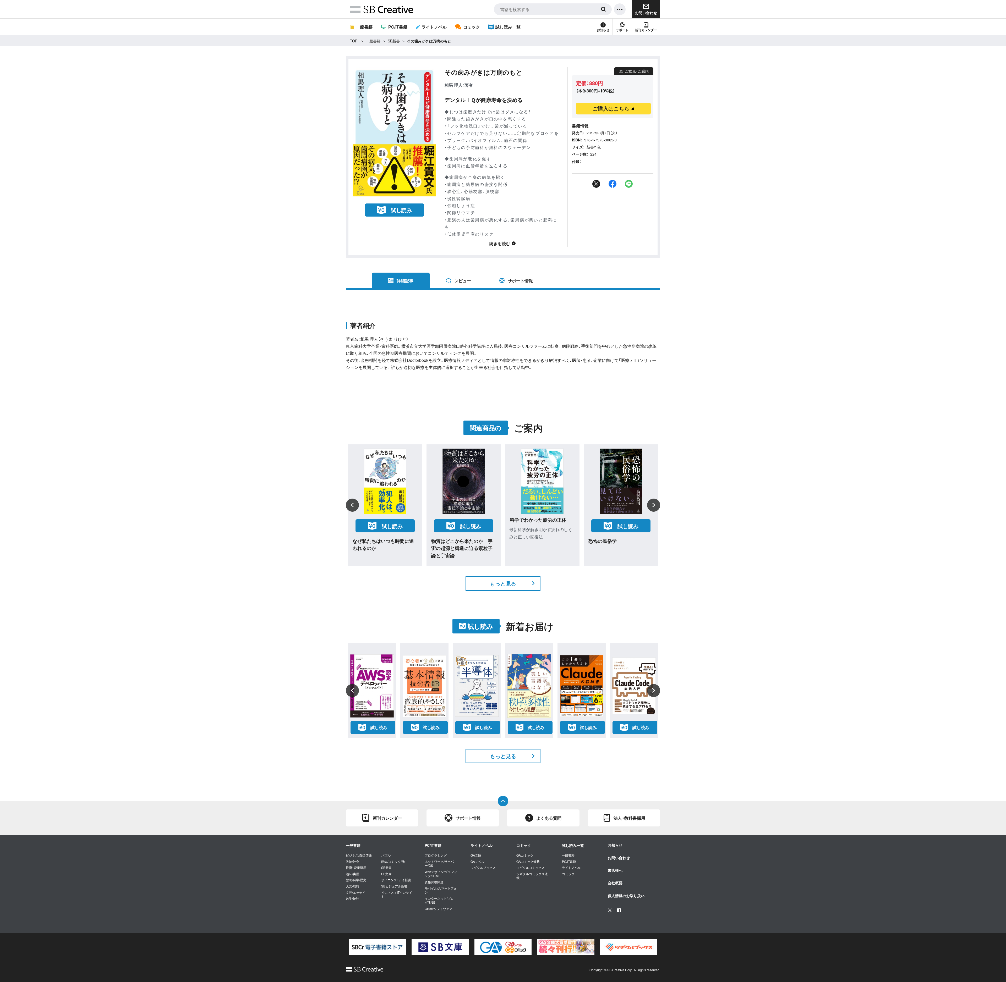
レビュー (462, 281)
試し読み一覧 (508, 27)
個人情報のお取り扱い (626, 895)
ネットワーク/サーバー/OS (439, 863)
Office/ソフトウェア (438, 909)
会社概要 (615, 882)
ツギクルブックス (483, 867)
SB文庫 (386, 874)
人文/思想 (352, 886)
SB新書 (394, 40)
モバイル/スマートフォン (441, 890)
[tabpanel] (377, 947)
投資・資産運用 (356, 867)
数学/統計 (352, 898)
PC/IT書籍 (397, 27)
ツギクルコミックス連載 (532, 876)
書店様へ (615, 870)
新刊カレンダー (646, 29)
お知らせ (603, 29)
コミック (471, 27)
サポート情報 (520, 281)
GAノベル (477, 861)
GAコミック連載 (528, 861)
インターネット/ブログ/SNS (439, 900)
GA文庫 (476, 855)
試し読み (401, 210)
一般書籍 (364, 27)
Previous (352, 505)
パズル (386, 855)
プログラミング (436, 855)
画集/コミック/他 (393, 861)
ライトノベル (434, 27)
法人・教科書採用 (629, 818)
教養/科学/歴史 (356, 880)
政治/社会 (352, 861)
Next (653, 505)
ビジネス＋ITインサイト (396, 894)
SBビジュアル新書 (394, 886)
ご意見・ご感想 (637, 71)
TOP (353, 40)
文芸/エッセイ (355, 892)
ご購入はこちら (611, 108)
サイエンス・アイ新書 (396, 880)
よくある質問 (548, 818)
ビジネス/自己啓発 (359, 855)
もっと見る (503, 583)
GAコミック (524, 855)
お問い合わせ (619, 857)
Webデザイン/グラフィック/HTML (441, 874)
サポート (622, 29)
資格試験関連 (434, 882)
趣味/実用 (352, 874)
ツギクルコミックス (530, 867)
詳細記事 (405, 281)
